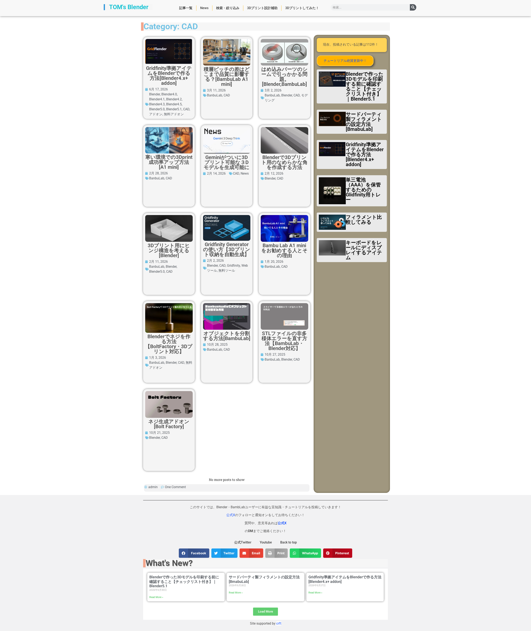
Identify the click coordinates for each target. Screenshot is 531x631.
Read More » (156, 597)
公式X (230, 515)
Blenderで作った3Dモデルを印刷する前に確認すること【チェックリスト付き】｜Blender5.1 (365, 86)
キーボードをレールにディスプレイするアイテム (364, 250)
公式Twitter (242, 542)
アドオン (155, 114)
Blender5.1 (174, 109)
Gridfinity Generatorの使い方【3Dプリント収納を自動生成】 (226, 249)
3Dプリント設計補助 (262, 8)
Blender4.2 (174, 99)
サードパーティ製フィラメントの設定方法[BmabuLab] (364, 121)
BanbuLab (214, 95)
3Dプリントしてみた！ (302, 8)
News (204, 8)
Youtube (266, 542)
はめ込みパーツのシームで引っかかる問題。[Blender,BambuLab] (284, 76)
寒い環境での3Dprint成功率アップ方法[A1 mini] (168, 162)
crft (278, 623)
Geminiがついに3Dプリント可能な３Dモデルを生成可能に (227, 162)
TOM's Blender (128, 7)
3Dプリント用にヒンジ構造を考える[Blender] (169, 250)
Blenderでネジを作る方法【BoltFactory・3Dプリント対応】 (168, 344)
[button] (194, 553)
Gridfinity (233, 265)
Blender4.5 (174, 104)
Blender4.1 (157, 99)
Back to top (288, 542)
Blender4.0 (169, 94)
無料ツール (226, 270)
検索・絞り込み (227, 8)
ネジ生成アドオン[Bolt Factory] (168, 424)
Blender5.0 (157, 109)
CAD (186, 109)
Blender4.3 (157, 104)
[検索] (413, 7)
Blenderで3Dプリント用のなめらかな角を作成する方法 (284, 162)
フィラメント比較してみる (364, 219)
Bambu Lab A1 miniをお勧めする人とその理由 (284, 250)
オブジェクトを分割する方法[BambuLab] (226, 336)
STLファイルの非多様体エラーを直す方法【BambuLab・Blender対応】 (284, 341)
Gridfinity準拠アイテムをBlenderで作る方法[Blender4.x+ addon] (169, 75)
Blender (154, 94)
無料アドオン (174, 114)
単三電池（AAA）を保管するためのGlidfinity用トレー (363, 190)
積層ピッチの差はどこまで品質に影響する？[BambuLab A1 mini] (227, 76)
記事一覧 (185, 8)
